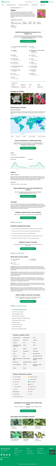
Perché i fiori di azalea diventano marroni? (19, 328)
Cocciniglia (35, 340)
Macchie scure (35, 351)
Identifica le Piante (34, 4)
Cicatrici (24, 345)
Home (3, 4)
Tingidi (34, 337)
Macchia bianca (26, 351)
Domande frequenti (40, 450)
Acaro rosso (35, 348)
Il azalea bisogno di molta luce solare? (18, 320)
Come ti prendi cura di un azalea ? (18, 311)
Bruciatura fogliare (26, 337)
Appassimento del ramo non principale (17, 346)
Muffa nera (15, 351)
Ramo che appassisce (17, 364)
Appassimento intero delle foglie (17, 359)
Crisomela (25, 364)
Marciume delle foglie (17, 337)
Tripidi (14, 353)
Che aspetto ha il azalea (16, 322)
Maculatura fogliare (36, 353)
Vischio (34, 342)
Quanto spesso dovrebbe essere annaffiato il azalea (21, 318)
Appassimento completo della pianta (37, 365)
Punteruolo (15, 342)
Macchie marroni (16, 340)
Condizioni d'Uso (29, 452)
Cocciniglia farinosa (26, 358)
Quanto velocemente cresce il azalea (18, 316)
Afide (24, 353)
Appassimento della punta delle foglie (37, 359)
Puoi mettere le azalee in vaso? (17, 324)
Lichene (14, 348)
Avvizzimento (25, 340)
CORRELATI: (16, 222)
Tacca (24, 342)
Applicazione (42, 4)
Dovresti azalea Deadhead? (17, 326)
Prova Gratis (44, 1)
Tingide (34, 345)
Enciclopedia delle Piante (14, 7)
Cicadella (24, 348)
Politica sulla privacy (30, 450)
